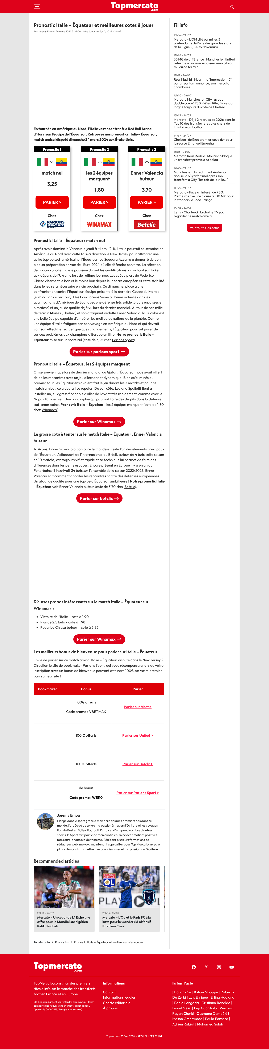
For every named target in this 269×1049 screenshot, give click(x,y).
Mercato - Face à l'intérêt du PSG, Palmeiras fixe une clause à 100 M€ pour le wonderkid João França (204, 196)
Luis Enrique (198, 997)
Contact (109, 992)
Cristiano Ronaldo (216, 1002)
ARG (140, 1036)
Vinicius (226, 1008)
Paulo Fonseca (216, 1018)
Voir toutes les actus (204, 228)
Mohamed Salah (210, 1024)
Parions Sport (123, 340)
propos (111, 1008)
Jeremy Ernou (68, 815)
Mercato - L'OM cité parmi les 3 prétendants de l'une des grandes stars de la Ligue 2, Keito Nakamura (202, 43)
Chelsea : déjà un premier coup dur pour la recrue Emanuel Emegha (203, 141)
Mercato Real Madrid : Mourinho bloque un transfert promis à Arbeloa (203, 158)
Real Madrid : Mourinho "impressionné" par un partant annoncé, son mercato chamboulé (203, 83)
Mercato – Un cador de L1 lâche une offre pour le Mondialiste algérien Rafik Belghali (63, 921)
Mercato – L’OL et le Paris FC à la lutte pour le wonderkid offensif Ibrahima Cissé (126, 921)
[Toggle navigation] (37, 6)
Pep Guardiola (205, 1008)
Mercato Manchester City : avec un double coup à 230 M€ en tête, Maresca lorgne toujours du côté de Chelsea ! (203, 103)
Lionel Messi (181, 1008)
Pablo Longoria (186, 1002)
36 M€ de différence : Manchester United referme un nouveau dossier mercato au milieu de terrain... (204, 63)
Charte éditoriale (116, 1002)
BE (155, 1036)
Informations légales (119, 997)
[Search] (232, 6)
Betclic (129, 486)
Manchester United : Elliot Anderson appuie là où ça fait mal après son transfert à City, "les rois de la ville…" (201, 175)
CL (146, 1036)
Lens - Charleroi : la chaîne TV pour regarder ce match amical (200, 214)
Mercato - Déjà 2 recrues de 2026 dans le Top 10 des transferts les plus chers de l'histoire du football (204, 123)
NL (161, 1036)
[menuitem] (232, 6)
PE (151, 1036)
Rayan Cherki (183, 1013)
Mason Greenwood (187, 1018)
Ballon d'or (182, 992)
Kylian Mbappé (206, 992)
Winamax (49, 410)
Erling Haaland (222, 997)
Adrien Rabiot (183, 1024)
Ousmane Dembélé (211, 1013)
